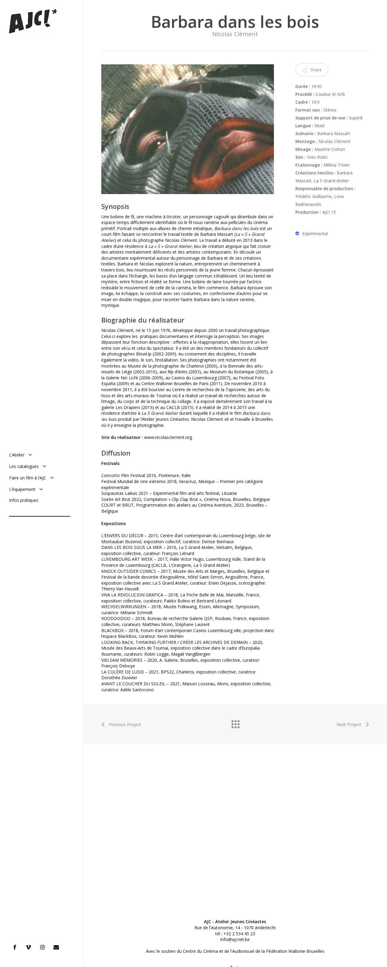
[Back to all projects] (235, 723)
